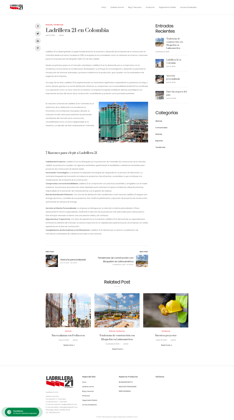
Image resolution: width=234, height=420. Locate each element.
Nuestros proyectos (165, 335)
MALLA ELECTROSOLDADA (127, 387)
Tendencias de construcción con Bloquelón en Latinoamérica (174, 43)
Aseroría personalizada (173, 77)
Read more (68, 345)
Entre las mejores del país (176, 93)
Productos (150, 7)
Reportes (159, 141)
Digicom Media (118, 417)
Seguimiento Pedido (167, 7)
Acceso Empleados (188, 7)
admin (60, 35)
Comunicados (161, 127)
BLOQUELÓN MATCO (126, 382)
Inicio (104, 7)
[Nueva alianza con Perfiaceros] (68, 310)
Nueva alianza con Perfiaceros (68, 335)
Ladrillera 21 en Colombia (173, 61)
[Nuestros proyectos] (165, 310)
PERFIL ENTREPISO (125, 391)
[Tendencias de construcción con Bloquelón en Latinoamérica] (117, 310)
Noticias (49, 24)
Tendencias (58, 24)
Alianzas (158, 121)
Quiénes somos (117, 7)
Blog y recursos (134, 7)
